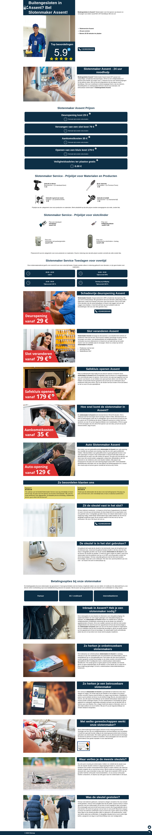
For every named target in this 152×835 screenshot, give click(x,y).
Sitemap (32, 833)
